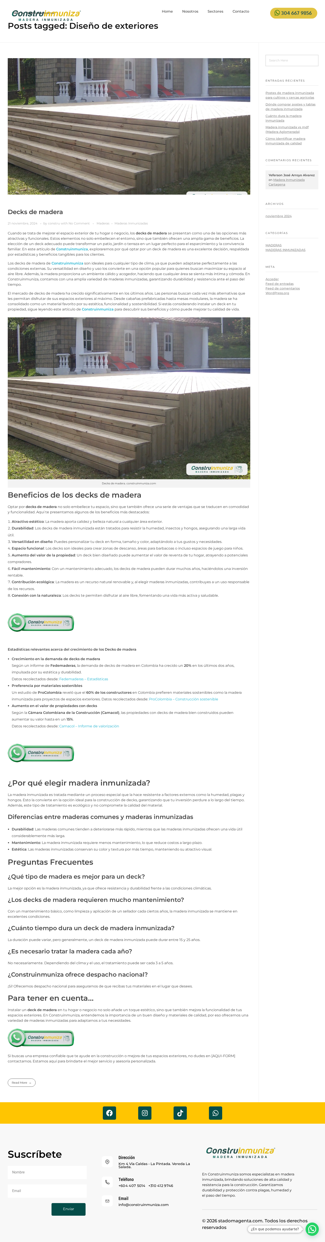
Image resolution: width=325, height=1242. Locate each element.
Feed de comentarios (283, 288)
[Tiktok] (180, 1113)
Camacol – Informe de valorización (89, 726)
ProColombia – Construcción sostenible (183, 699)
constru (54, 223)
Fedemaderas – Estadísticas (83, 679)
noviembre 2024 (279, 216)
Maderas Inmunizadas (131, 223)
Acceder (272, 279)
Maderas (103, 223)
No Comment (79, 223)
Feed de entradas (280, 284)
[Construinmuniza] (46, 16)
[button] (312, 1229)
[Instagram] (144, 1113)
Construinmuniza (72, 249)
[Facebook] (109, 1113)
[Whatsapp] (215, 1113)
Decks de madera (35, 212)
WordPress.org (277, 293)
